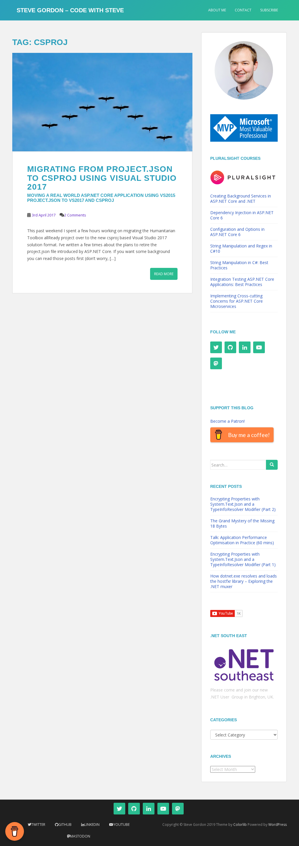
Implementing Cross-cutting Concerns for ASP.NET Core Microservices (236, 301)
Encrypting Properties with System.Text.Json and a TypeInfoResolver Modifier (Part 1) (243, 559)
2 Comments (75, 215)
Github (65, 824)
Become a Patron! (227, 421)
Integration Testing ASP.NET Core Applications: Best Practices (242, 281)
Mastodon (80, 836)
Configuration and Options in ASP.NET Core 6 (237, 231)
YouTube (121, 824)
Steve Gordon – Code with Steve (70, 10)
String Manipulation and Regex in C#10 (241, 248)
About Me (217, 10)
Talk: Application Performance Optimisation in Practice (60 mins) (242, 540)
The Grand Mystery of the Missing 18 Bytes (242, 523)
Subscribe (269, 10)
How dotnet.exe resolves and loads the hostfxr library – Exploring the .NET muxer (243, 581)
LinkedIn (92, 824)
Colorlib (240, 824)
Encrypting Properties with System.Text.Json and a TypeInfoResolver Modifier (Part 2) (243, 504)
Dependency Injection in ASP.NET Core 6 (242, 215)
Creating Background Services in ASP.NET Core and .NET (240, 198)
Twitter (38, 824)
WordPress (277, 824)
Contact (243, 10)
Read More (163, 273)
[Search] (272, 465)
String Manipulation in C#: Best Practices (239, 265)
